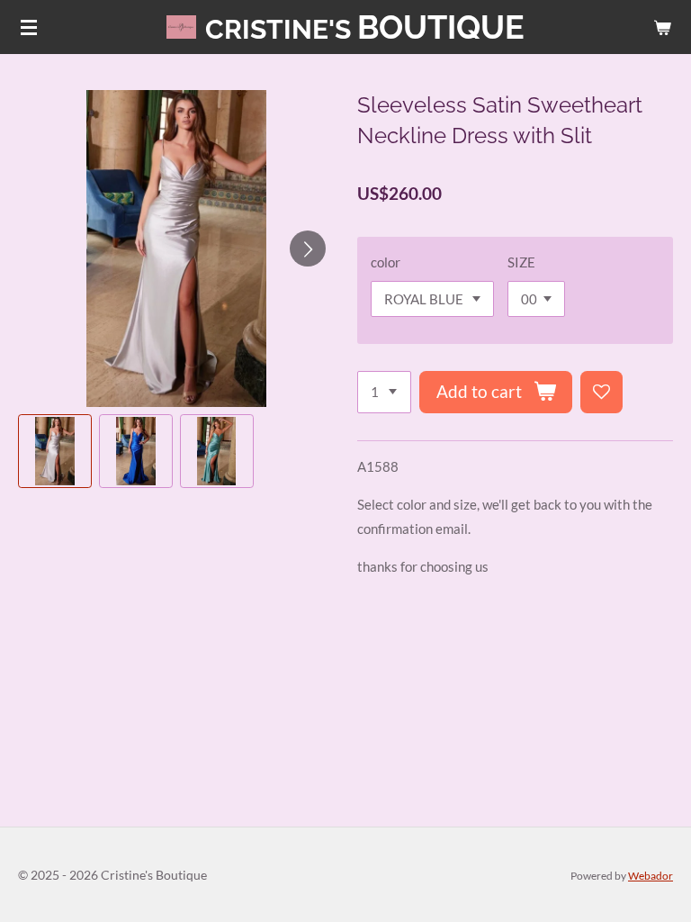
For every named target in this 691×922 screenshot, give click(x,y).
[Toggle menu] (29, 27)
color (385, 262)
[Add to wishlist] (601, 392)
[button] (55, 451)
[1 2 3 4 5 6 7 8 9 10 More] (384, 392)
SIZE (521, 262)
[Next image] (308, 248)
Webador (650, 875)
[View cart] (662, 27)
